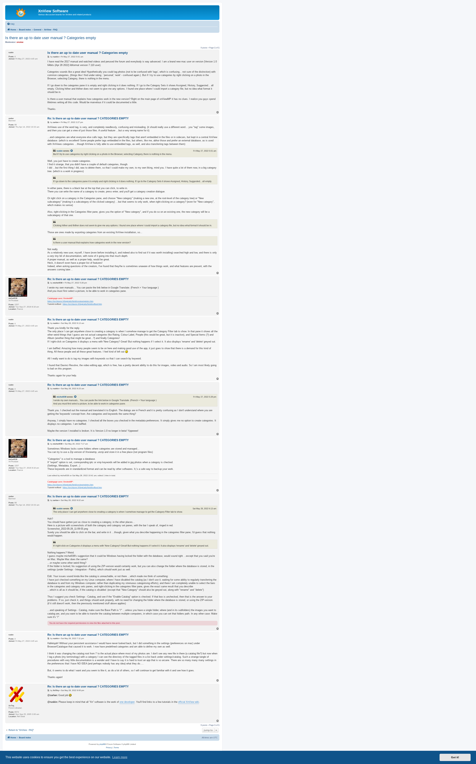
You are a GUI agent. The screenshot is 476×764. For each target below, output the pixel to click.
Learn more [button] (119, 757)
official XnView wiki (188, 702)
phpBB (102, 744)
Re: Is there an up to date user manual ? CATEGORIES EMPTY (88, 118)
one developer (127, 702)
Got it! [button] (455, 757)
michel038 (61, 397)
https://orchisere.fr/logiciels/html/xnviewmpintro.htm (70, 301)
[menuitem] (11, 24)
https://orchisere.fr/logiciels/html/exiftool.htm (82, 304)
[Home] (22, 12)
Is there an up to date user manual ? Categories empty (50, 38)
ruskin (60, 151)
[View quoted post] (71, 151)
